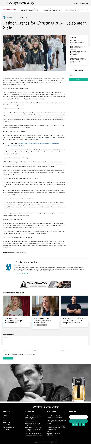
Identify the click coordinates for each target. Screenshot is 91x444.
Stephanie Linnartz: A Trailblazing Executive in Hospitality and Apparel (30, 9)
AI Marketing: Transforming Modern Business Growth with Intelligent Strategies (78, 60)
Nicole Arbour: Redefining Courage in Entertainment (77, 41)
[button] (76, 3)
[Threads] (27, 273)
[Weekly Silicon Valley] (4, 17)
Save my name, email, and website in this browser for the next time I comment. (20, 354)
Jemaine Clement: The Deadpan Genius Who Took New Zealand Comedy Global (56, 427)
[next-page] (87, 10)
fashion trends (23, 252)
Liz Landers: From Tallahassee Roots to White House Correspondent (78, 53)
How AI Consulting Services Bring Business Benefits (77, 46)
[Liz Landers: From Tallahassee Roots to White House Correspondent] (45, 306)
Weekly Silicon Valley (11, 17)
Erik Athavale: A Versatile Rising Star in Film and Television (54, 433)
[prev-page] (19, 10)
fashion (17, 252)
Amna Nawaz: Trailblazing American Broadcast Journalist (74, 9)
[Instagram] (17, 273)
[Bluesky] (24, 273)
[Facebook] (14, 273)
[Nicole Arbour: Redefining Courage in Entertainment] (16, 306)
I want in (78, 79)
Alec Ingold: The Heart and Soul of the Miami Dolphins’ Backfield (73, 320)
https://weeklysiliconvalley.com (21, 265)
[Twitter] (22, 273)
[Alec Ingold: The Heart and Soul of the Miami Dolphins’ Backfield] (74, 306)
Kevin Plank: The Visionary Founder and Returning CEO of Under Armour (52, 9)
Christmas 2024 (10, 252)
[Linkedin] (19, 273)
